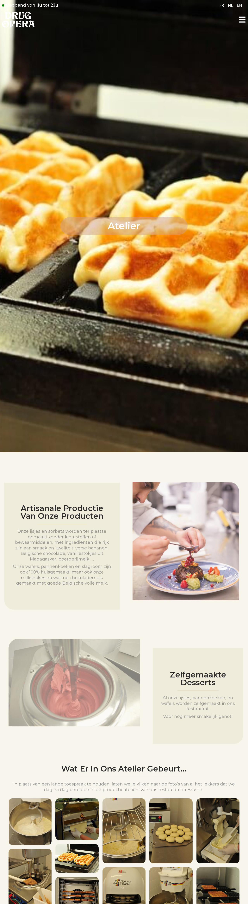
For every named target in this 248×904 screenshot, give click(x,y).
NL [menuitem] (230, 5)
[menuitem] (221, 5)
